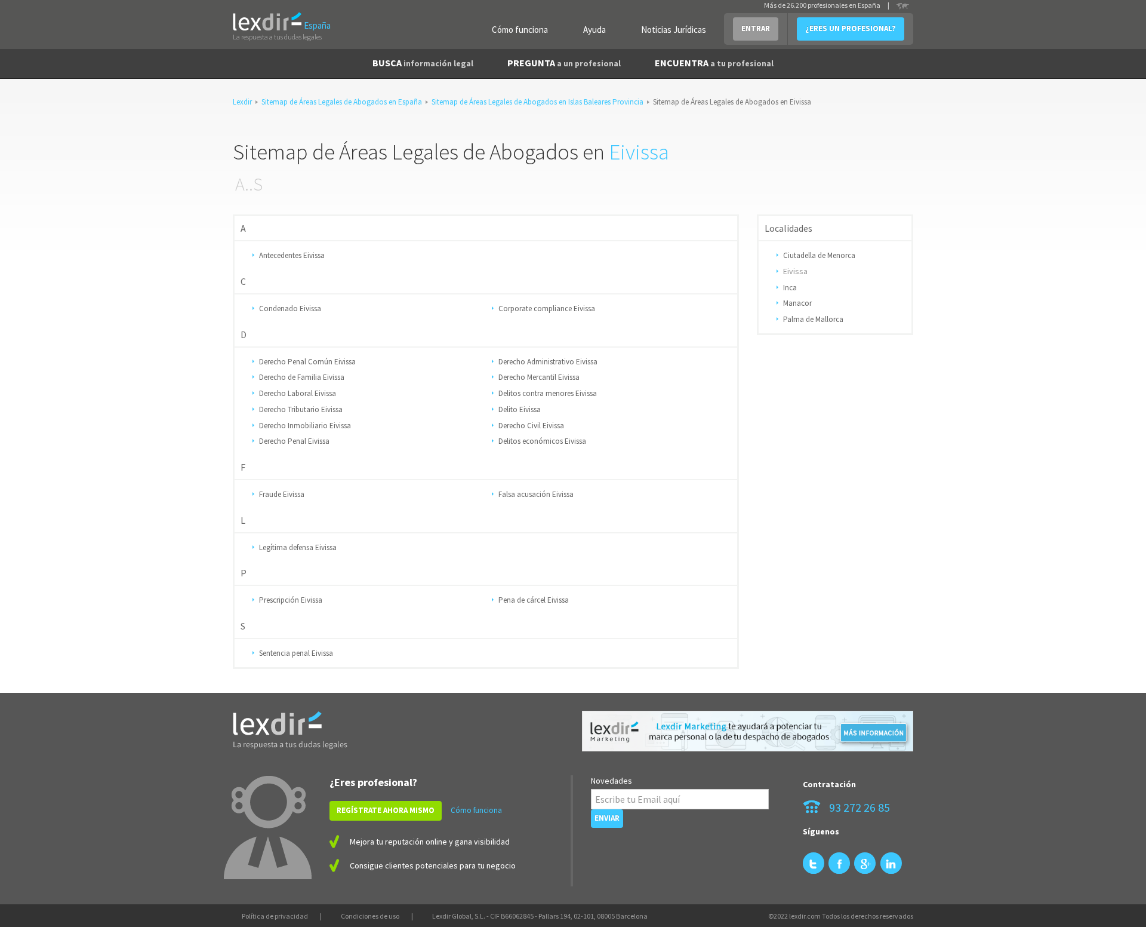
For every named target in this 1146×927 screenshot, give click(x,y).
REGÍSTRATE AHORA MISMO (386, 810)
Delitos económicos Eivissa (542, 441)
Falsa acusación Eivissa (536, 494)
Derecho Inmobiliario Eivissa (305, 425)
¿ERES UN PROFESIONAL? (850, 28)
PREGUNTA (564, 63)
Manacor (797, 303)
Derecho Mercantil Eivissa (539, 377)
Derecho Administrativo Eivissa (547, 362)
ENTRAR (755, 28)
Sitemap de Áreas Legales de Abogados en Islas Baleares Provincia (537, 102)
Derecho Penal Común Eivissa (307, 362)
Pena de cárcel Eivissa (533, 600)
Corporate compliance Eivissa (546, 308)
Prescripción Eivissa (290, 600)
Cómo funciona (520, 29)
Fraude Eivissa (281, 494)
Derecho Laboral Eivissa (297, 393)
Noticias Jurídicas (673, 29)
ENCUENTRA (714, 63)
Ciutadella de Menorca (819, 255)
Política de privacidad (275, 915)
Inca (790, 288)
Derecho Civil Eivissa (531, 425)
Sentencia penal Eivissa (296, 653)
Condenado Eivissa (290, 308)
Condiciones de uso (370, 915)
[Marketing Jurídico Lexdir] (747, 731)
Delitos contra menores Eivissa (547, 393)
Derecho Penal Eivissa (294, 441)
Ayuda (594, 29)
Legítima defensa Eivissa (298, 547)
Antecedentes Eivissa (292, 255)
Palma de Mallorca (813, 319)
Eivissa (639, 151)
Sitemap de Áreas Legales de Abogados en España (341, 102)
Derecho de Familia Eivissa (301, 377)
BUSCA (422, 63)
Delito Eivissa (519, 409)
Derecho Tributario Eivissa (301, 409)
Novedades (611, 780)
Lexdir (242, 102)
